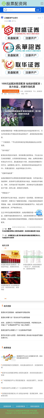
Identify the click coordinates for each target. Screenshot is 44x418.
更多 (39, 18)
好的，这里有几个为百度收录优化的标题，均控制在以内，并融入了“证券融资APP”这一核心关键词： (22, 323)
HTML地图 (33, 411)
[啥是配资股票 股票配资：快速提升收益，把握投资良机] (10, 257)
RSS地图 (26, 411)
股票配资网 (7, 406)
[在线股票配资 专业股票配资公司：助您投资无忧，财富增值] (10, 277)
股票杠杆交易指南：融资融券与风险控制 (15, 312)
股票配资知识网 (27, 413)
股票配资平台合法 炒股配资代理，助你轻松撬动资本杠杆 (30, 357)
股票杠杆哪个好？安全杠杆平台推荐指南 (15, 317)
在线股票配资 (20, 406)
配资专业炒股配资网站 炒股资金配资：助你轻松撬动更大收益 (21, 230)
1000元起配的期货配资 (10, 91)
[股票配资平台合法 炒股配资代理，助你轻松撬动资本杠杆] (8, 357)
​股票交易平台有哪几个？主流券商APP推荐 (17, 388)
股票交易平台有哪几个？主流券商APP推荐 (16, 330)
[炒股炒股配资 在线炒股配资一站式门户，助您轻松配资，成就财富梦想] (33, 257)
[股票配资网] (14, 3)
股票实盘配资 (34, 406)
